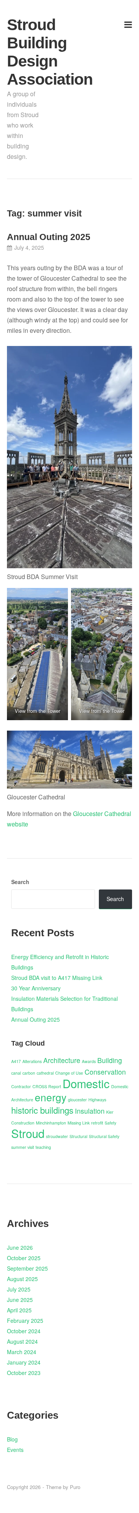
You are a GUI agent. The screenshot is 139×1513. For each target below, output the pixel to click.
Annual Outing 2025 (48, 237)
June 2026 (20, 1247)
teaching (43, 1147)
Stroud (27, 1133)
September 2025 (27, 1268)
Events (15, 1449)
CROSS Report (46, 1086)
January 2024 (24, 1362)
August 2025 (22, 1279)
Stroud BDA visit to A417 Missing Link (56, 977)
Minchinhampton (51, 1123)
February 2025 (25, 1320)
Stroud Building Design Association (27, 52)
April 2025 (19, 1310)
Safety (110, 1123)
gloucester (77, 1099)
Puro (75, 1487)
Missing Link (79, 1123)
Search (20, 882)
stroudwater (57, 1136)
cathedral (45, 1073)
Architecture (61, 1060)
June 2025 (20, 1299)
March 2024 (21, 1352)
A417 (16, 1061)
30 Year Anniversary (36, 988)
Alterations (32, 1061)
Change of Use (69, 1073)
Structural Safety (104, 1136)
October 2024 (24, 1331)
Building (109, 1060)
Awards (89, 1061)
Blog (12, 1439)
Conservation (105, 1072)
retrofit (97, 1123)
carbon (28, 1073)
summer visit (22, 1147)
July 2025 (19, 1289)
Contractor (21, 1086)
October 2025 (24, 1258)
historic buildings (42, 1110)
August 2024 (22, 1341)
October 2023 (24, 1373)
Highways (97, 1099)
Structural (78, 1136)
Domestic (86, 1083)
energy (50, 1097)
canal (16, 1073)
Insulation (90, 1111)
